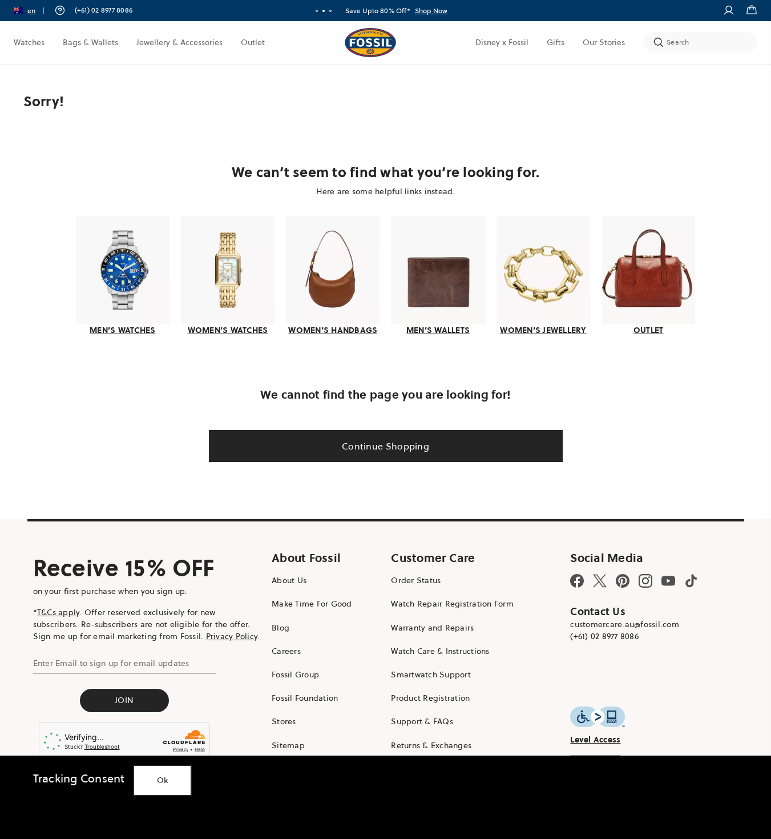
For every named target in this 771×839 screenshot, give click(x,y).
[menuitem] (29, 42)
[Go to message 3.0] (330, 11)
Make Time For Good (312, 603)
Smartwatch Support (431, 674)
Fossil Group (295, 674)
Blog (280, 627)
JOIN (124, 700)
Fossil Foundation (305, 698)
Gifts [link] (555, 42)
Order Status (416, 580)
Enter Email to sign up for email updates (111, 663)
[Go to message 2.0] (323, 11)
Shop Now (438, 10)
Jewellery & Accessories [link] (179, 42)
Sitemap (288, 745)
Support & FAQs (422, 721)
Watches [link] (29, 42)
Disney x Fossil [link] (501, 42)
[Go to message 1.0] (317, 11)
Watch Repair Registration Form (452, 603)
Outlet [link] (253, 42)
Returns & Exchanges (431, 745)
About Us (289, 580)
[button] (33, 10)
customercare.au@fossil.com (624, 624)
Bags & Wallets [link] (90, 42)
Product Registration (430, 698)
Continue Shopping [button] (385, 446)
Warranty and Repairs (432, 627)
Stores (284, 721)
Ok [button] (162, 780)
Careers (286, 651)
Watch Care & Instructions (440, 651)
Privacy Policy (232, 636)
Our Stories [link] (604, 42)
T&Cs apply (58, 612)
